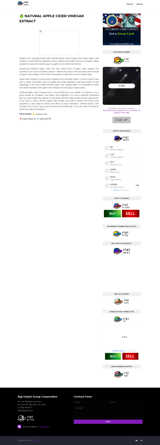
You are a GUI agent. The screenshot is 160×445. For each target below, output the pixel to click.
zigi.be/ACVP (45, 119)
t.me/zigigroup (44, 426)
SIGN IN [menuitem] (139, 4)
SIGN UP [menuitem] (129, 4)
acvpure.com (41, 114)
